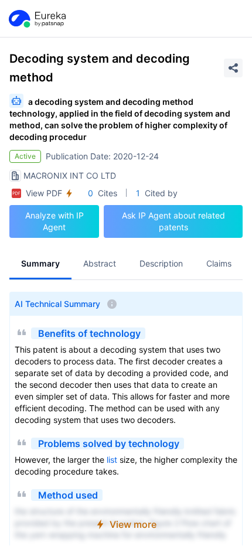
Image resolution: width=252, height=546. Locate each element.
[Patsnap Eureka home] (36, 19)
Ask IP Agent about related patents (173, 221)
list (112, 460)
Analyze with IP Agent (54, 221)
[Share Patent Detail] (233, 68)
